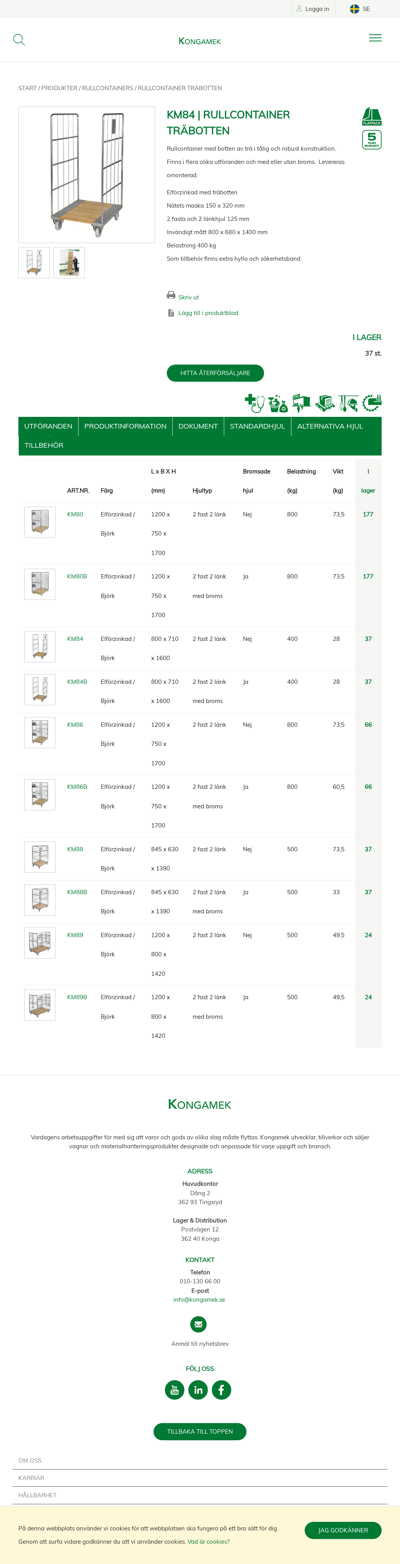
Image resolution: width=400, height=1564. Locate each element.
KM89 (75, 935)
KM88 (75, 849)
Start (28, 88)
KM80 (75, 514)
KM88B (77, 892)
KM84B (77, 681)
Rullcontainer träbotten (180, 88)
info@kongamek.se (199, 1299)
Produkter (60, 88)
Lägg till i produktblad (208, 313)
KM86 (75, 724)
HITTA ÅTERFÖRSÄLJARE (215, 373)
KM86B (77, 786)
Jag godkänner (343, 1530)
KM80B (77, 576)
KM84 (75, 638)
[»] (381, 38)
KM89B (77, 997)
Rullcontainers (108, 88)
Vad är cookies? (209, 1541)
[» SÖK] (19, 40)
